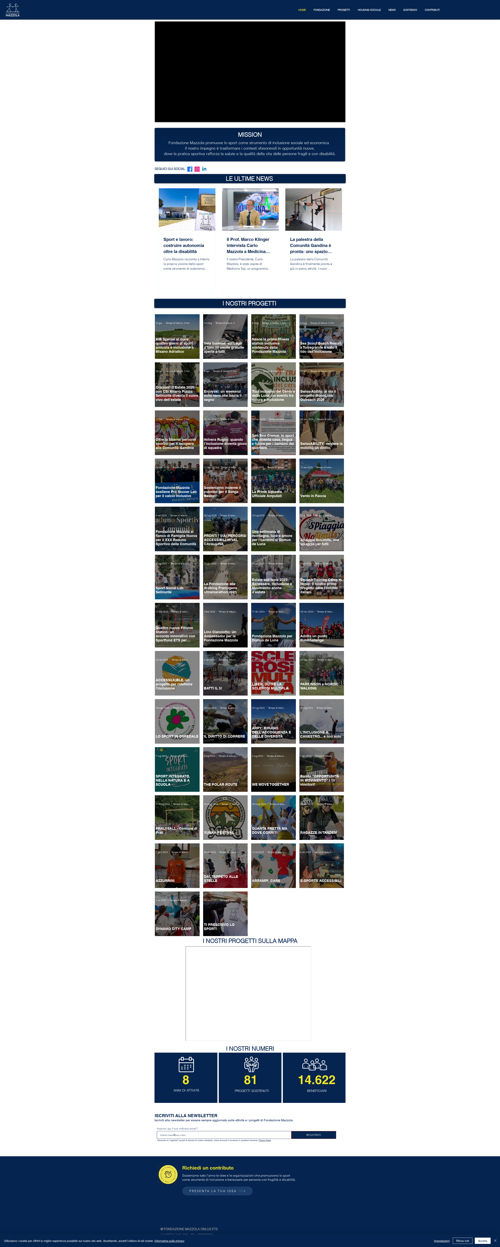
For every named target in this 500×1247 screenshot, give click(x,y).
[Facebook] (189, 169)
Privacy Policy (265, 1140)
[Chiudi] (495, 1241)
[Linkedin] (204, 169)
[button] (322, 9)
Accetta (482, 1241)
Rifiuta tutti (462, 1241)
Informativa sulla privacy (169, 1241)
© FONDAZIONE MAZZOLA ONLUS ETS (189, 1229)
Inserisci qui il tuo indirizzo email (176, 1128)
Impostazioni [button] (442, 1241)
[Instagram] (197, 169)
